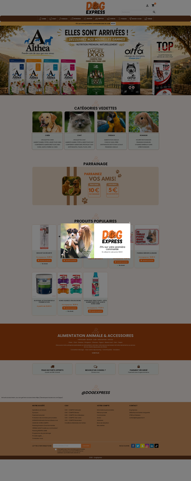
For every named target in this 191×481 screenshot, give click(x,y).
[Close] (129, 222)
